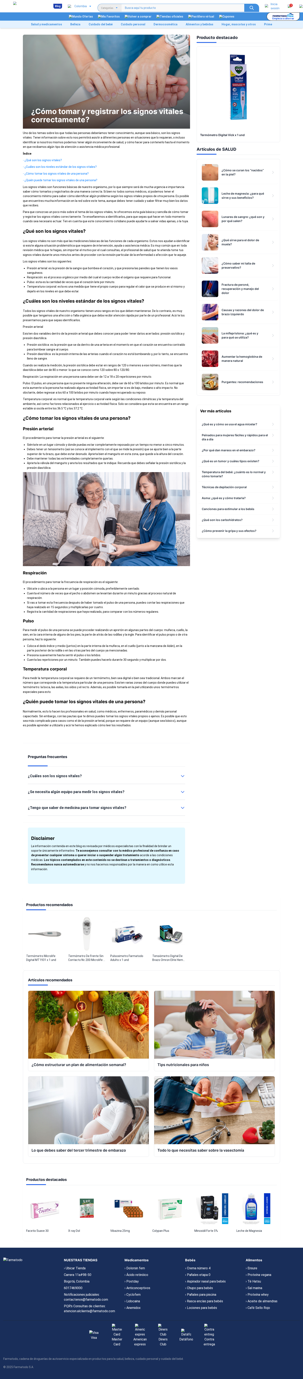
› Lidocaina (132, 1301)
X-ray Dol (74, 1230)
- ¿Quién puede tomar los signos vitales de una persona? (60, 180)
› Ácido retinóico (136, 1275)
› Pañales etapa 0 (197, 1275)
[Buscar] (251, 8)
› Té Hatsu (253, 1281)
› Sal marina (254, 1288)
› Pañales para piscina (200, 1295)
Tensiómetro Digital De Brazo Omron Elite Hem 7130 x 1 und (167, 958)
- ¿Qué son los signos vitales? (42, 160)
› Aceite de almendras (261, 1301)
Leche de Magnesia (249, 1230)
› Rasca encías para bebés (204, 1301)
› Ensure (251, 1268)
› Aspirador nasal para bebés (205, 1281)
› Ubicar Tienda (75, 1268)
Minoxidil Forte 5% (206, 1230)
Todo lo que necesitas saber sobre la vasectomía (200, 1150)
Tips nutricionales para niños (183, 1065)
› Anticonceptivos (137, 1288)
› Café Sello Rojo (258, 1308)
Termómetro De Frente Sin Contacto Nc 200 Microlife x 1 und (86, 958)
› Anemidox (132, 1308)
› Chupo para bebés (199, 1288)
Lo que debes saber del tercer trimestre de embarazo (79, 1150)
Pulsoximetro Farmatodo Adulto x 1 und (126, 958)
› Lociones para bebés (201, 1308)
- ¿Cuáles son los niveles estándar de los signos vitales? (60, 166)
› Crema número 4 (197, 1268)
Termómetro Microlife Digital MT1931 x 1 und (41, 958)
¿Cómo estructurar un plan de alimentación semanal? (79, 1065)
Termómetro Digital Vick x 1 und (222, 135)
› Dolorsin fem (134, 1268)
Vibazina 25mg (120, 1230)
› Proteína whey (257, 1295)
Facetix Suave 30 (37, 1230)
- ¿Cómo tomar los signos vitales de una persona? (56, 173)
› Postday (131, 1281)
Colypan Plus (160, 1230)
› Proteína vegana (258, 1275)
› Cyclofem (132, 1295)
